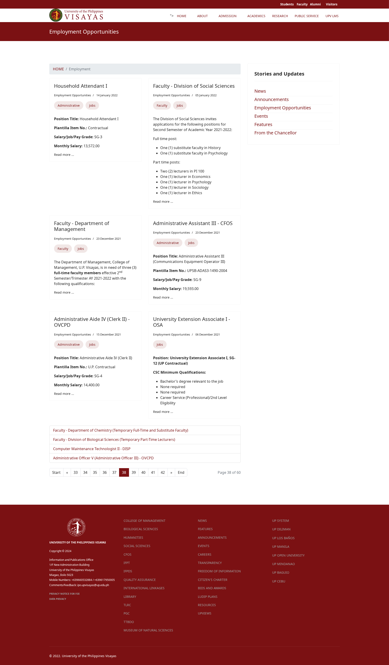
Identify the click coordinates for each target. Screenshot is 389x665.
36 (105, 472)
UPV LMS (332, 16)
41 (153, 472)
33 (76, 472)
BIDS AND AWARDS (212, 588)
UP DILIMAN (281, 529)
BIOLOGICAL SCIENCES (141, 529)
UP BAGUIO (280, 572)
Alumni (315, 4)
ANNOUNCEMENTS (212, 537)
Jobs (92, 105)
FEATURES (205, 529)
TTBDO (129, 622)
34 (85, 472)
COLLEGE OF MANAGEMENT (144, 520)
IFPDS (128, 571)
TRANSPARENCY (210, 563)
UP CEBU (278, 581)
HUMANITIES (133, 537)
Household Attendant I (80, 85)
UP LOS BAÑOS (283, 538)
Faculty (162, 105)
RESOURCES (207, 605)
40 (143, 472)
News (260, 91)
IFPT (127, 563)
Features (263, 124)
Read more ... (64, 154)
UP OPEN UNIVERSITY (288, 555)
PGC (127, 613)
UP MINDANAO (283, 564)
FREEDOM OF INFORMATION (219, 571)
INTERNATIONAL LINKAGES (144, 588)
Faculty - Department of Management (81, 226)
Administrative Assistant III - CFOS (193, 223)
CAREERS (204, 554)
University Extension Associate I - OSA (191, 321)
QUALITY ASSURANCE (140, 580)
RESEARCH (280, 16)
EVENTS (203, 546)
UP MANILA (280, 546)
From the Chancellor (275, 133)
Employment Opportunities (72, 95)
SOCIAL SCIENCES (137, 546)
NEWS (202, 520)
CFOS (127, 554)
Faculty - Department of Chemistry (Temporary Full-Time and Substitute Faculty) (120, 430)
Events (261, 116)
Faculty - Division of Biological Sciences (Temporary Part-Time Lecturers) (114, 439)
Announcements (271, 99)
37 (114, 472)
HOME (181, 16)
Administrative (69, 105)
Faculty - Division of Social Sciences (194, 85)
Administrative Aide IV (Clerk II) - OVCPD (92, 321)
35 (95, 472)
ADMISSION (228, 16)
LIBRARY (130, 596)
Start (56, 472)
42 (163, 472)
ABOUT (202, 16)
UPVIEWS (204, 613)
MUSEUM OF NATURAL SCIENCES (148, 630)
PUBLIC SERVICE (307, 16)
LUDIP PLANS (207, 596)
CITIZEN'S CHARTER (212, 580)
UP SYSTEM (280, 520)
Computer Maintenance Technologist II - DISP (92, 448)
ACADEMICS (256, 16)
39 (134, 472)
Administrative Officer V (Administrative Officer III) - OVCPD (103, 458)
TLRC (127, 605)
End (181, 472)
